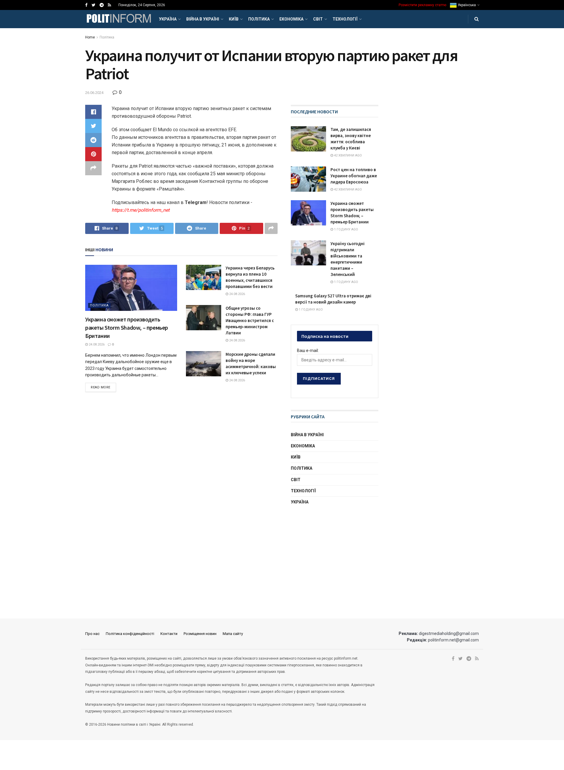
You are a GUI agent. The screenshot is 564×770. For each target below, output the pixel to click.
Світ (318, 19)
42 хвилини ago (347, 155)
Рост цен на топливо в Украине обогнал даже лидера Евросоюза (353, 176)
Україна (168, 19)
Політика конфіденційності (130, 633)
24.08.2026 (96, 344)
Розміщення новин (200, 633)
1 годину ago (345, 229)
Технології (345, 19)
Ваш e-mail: (308, 350)
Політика (259, 19)
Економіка (291, 19)
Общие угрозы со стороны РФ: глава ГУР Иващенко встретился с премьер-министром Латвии (250, 320)
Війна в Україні (202, 19)
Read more (100, 387)
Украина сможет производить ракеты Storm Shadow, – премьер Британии (126, 327)
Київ (234, 19)
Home (90, 37)
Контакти (168, 633)
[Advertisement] (335, 556)
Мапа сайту (233, 633)
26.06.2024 (94, 92)
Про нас (92, 633)
